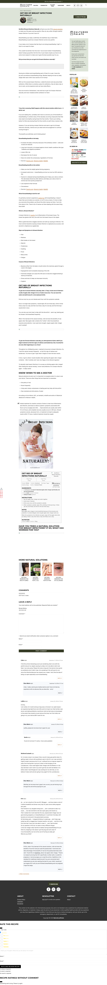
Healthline (37, 853)
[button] (53, 485)
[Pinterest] (78, 5)
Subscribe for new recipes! (79, 162)
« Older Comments (24, 874)
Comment (22, 613)
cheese (73, 68)
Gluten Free (52, 5)
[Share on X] (1, 496)
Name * (2, 956)
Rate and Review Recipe (10, 966)
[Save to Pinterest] (1, 491)
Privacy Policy (21, 899)
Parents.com (29, 161)
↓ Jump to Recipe (80, 17)
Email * (2, 961)
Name (21, 639)
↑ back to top (53, 884)
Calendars (20, 901)
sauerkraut (78, 66)
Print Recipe (57, 483)
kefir (74, 66)
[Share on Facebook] (1, 494)
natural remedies (58, 29)
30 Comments (30, 22)
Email (21, 644)
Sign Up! (44, 899)
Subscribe (61, 5)
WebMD (45, 161)
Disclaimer (20, 903)
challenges (41, 198)
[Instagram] (81, 5)
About (68, 5)
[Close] (1, 928)
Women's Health (38, 161)
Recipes (35, 5)
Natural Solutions (27, 10)
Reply (60, 678)
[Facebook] (74, 5)
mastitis (32, 215)
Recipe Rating (23, 608)
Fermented (44, 5)
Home (21, 10)
